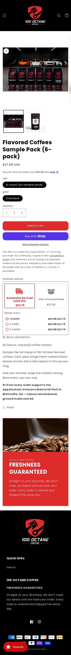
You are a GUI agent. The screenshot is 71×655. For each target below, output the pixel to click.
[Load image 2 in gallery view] (35, 121)
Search (11, 567)
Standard (12, 198)
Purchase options (13, 279)
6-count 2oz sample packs (24, 184)
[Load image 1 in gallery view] (13, 121)
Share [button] (10, 407)
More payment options (35, 244)
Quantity (8, 206)
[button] (4, 15)
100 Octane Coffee (38, 649)
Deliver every (12, 313)
